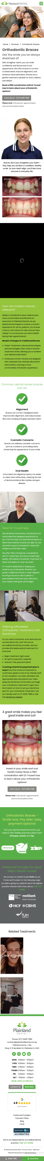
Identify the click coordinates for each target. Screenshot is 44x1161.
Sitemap (36, 1150)
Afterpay (14, 836)
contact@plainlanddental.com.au (22, 1042)
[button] (41, 3)
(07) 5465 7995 (25, 1039)
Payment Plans (22, 1118)
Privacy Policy (27, 1150)
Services (15, 44)
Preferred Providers (22, 1115)
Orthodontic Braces (30, 44)
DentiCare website (14, 697)
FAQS (22, 1124)
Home (5, 44)
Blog (22, 1121)
